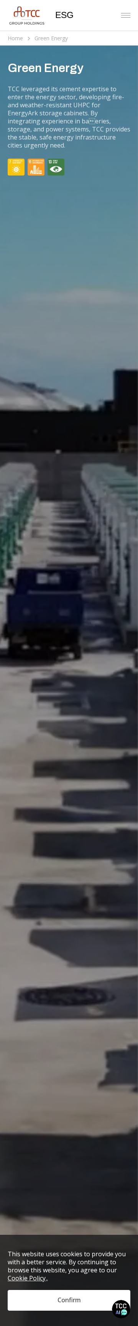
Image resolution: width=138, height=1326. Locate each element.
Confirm (69, 1300)
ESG (64, 15)
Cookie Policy (27, 1278)
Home (15, 38)
